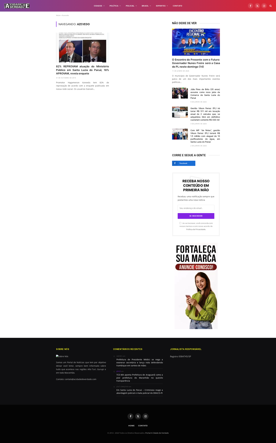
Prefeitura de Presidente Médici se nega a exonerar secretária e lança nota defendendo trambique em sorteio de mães (139, 362)
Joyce (118, 371)
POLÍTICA (114, 5)
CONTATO (177, 5)
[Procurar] (270, 6)
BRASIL (145, 5)
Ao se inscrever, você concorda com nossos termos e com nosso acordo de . (196, 226)
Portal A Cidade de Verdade (157, 433)
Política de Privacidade (195, 229)
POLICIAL (130, 5)
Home (131, 425)
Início (58, 15)
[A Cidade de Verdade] (17, 6)
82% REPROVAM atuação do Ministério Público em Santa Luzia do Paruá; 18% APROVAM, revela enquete (82, 70)
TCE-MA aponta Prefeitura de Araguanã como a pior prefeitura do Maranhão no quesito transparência (139, 377)
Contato (142, 425)
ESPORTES (160, 5)
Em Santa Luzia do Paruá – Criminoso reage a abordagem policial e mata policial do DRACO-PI (139, 391)
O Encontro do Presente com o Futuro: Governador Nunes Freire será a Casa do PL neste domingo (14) (196, 63)
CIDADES (98, 5)
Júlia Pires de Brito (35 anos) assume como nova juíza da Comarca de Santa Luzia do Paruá (205, 93)
